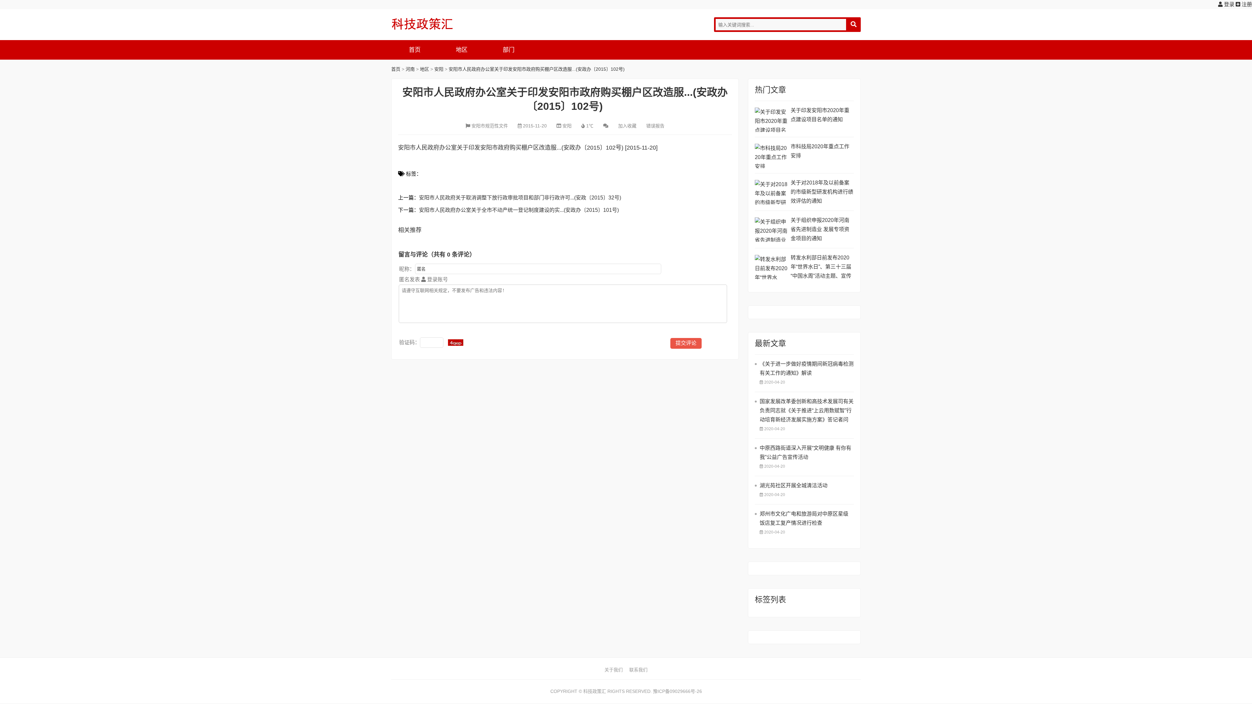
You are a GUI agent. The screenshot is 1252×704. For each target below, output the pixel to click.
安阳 (438, 69)
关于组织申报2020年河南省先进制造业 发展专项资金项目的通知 (820, 229)
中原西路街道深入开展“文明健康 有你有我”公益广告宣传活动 (805, 452)
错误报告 (655, 125)
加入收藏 (627, 125)
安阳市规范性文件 (489, 125)
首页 (415, 50)
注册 (1246, 4)
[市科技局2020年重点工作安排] (771, 156)
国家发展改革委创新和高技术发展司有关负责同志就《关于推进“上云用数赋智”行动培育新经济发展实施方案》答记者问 (807, 410)
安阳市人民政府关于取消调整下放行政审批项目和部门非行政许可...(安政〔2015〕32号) (520, 197)
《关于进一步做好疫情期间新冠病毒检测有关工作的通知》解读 (807, 368)
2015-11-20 (535, 125)
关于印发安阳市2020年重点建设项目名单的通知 (820, 115)
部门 (508, 50)
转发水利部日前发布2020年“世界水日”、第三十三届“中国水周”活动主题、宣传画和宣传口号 (821, 268)
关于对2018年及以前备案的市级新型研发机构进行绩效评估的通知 (822, 192)
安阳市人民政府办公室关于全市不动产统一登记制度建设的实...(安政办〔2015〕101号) (519, 210)
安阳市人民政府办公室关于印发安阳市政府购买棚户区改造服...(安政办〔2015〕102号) (537, 69)
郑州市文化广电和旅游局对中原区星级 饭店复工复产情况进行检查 (804, 518)
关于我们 (613, 669)
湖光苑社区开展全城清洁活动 (793, 485)
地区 (462, 50)
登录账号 (437, 279)
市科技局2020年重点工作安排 (820, 151)
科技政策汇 (422, 23)
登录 (1228, 4)
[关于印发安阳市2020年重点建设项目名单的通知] (771, 120)
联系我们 (638, 669)
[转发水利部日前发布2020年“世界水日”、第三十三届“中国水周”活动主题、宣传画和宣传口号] (771, 267)
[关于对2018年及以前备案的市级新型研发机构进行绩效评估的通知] (771, 192)
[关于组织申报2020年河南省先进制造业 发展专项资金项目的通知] (771, 229)
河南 (410, 69)
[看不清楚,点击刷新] (455, 342)
